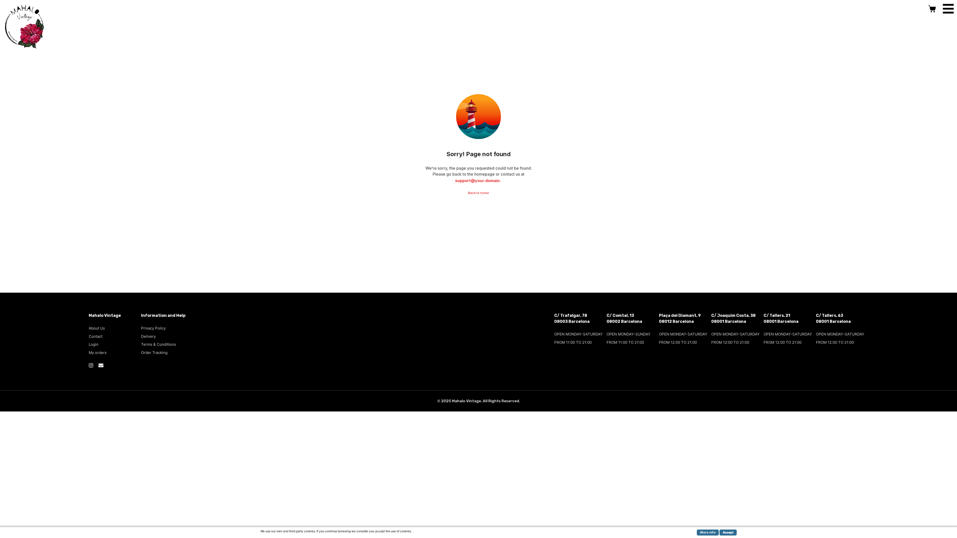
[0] (932, 8)
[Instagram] (91, 365)
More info (708, 532)
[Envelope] (101, 365)
